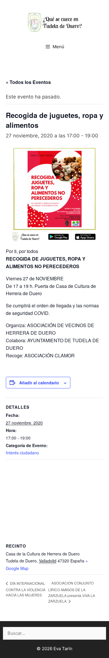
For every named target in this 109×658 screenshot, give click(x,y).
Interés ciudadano (22, 453)
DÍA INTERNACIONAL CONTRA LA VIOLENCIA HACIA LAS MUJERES (25, 589)
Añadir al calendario (39, 383)
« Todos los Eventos (28, 82)
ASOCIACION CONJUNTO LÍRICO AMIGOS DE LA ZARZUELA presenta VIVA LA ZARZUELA (71, 591)
